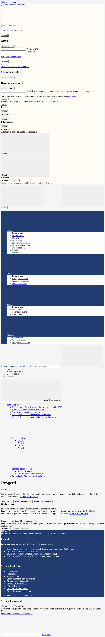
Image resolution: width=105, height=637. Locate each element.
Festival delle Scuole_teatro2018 (32, 474)
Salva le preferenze (22, 529)
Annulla (5, 180)
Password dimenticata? (11, 56)
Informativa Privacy (15, 576)
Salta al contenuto (8, 2)
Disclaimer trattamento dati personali (17, 613)
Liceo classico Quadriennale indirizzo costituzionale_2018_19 (38, 407)
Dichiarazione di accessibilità (19, 581)
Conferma (14, 180)
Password (31, 52)
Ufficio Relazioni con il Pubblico (21, 579)
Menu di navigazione (51, 400)
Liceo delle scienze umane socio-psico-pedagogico (34, 417)
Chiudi (4, 112)
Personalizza (7, 501)
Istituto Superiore (14, 371)
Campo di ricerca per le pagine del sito (17, 366)
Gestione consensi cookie (17, 588)
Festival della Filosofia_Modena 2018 (28, 476)
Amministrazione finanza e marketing (28, 409)
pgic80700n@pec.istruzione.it (35, 556)
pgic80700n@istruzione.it (35, 554)
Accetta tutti (43, 501)
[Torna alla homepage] (52, 183)
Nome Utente (33, 49)
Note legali (11, 574)
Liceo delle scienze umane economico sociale (31, 414)
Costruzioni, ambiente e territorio (26, 412)
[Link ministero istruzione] (13, 5)
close (4, 207)
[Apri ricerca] (82, 195)
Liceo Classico (13, 374)
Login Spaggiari (71, 96)
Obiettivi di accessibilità (17, 583)
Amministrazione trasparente (19, 591)
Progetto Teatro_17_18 (22, 469)
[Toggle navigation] (22, 195)
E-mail (30, 91)
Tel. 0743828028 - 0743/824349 (24, 551)
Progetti (21, 443)
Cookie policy (13, 571)
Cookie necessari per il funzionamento (18, 521)
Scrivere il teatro (25, 471)
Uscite (20, 440)
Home (9, 369)
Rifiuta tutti (23, 501)
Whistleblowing (13, 586)
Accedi (5, 35)
